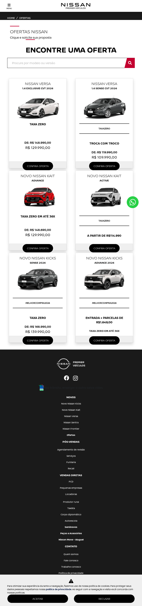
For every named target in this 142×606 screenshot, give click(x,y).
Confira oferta (38, 166)
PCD (71, 481)
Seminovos (71, 527)
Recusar (104, 598)
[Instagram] (75, 378)
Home (11, 18)
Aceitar (38, 598)
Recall (71, 468)
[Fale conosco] (132, 202)
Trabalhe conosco (71, 566)
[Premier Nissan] (76, 5)
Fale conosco (71, 560)
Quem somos (71, 554)
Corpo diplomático (71, 514)
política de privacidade (58, 589)
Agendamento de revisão (71, 449)
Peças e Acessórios (71, 533)
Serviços (71, 455)
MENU (9, 8)
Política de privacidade (71, 573)
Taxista (71, 508)
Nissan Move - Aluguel (71, 539)
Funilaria (71, 462)
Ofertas (71, 435)
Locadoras (71, 494)
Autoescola (71, 520)
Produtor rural (71, 501)
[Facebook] (66, 378)
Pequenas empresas (71, 487)
